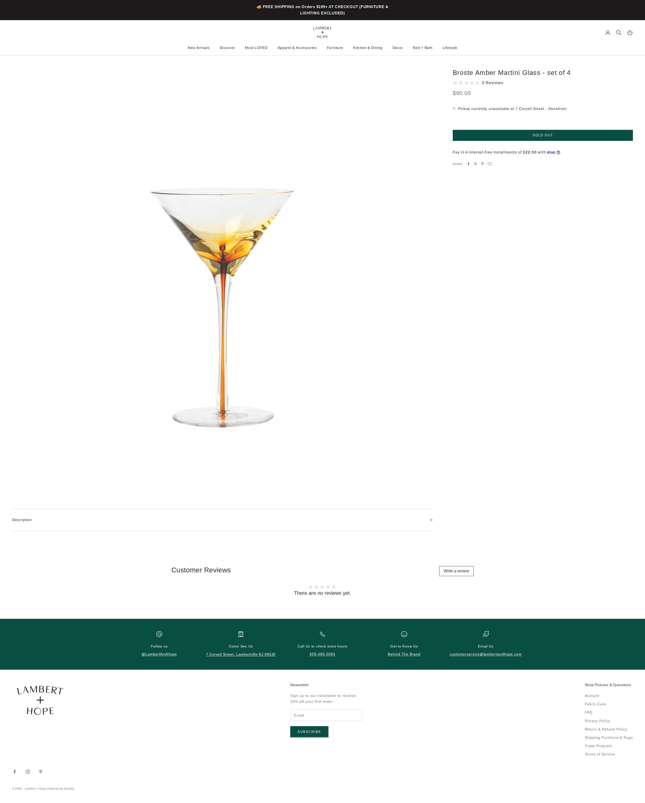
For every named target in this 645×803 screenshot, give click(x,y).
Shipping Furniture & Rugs (609, 737)
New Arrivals (199, 48)
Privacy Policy (597, 721)
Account (592, 696)
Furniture (335, 48)
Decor (398, 48)
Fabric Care (595, 704)
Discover (227, 48)
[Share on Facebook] (468, 164)
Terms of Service (600, 754)
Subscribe (309, 732)
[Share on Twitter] (475, 164)
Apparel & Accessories (297, 48)
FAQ (589, 712)
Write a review (456, 571)
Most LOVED (256, 48)
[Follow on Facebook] (14, 771)
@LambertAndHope (159, 654)
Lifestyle (450, 48)
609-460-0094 (322, 654)
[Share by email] (490, 164)
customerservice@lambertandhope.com (486, 654)
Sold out (543, 135)
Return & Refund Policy (606, 729)
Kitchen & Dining (367, 48)
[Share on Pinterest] (482, 164)
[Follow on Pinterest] (40, 771)
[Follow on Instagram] (27, 771)
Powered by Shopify (60, 788)
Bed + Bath (422, 48)
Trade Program (598, 746)
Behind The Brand (404, 654)
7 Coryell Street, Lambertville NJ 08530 (241, 654)
